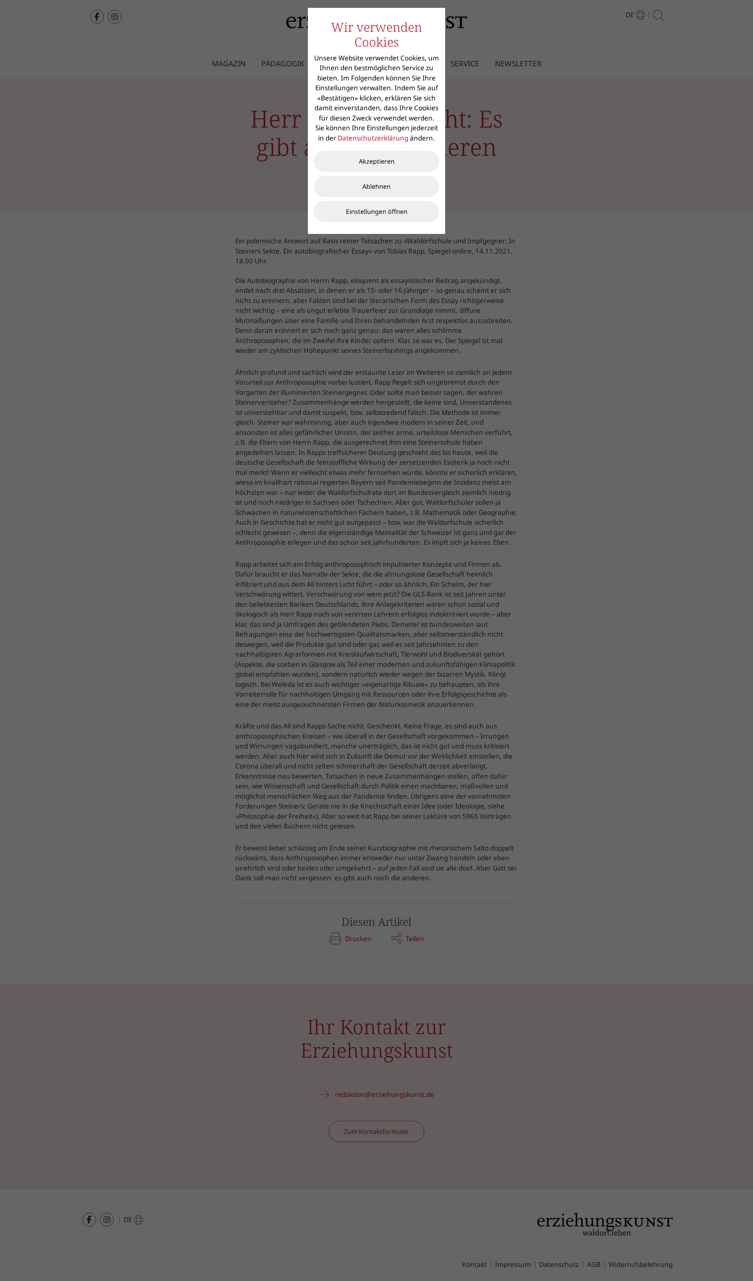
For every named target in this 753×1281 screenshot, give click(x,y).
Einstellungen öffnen (376, 211)
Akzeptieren (377, 161)
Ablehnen (376, 186)
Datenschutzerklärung (373, 137)
